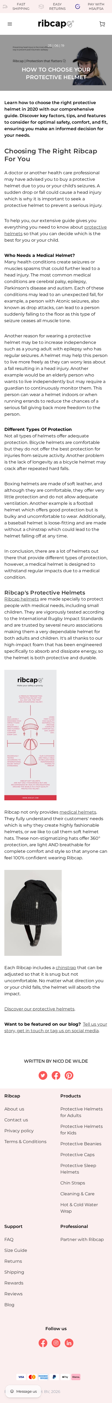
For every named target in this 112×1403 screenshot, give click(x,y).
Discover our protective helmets (39, 1009)
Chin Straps (72, 1183)
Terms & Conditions (25, 1141)
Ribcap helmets (21, 599)
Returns (13, 1261)
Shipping (14, 1272)
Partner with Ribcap (82, 1239)
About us (14, 1109)
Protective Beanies (80, 1143)
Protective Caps (77, 1154)
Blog (9, 1304)
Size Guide (15, 1250)
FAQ (8, 1239)
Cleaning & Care (77, 1193)
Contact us (16, 1119)
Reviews (13, 1293)
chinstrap (66, 967)
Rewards (13, 1283)
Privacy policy (19, 1130)
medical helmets (78, 812)
